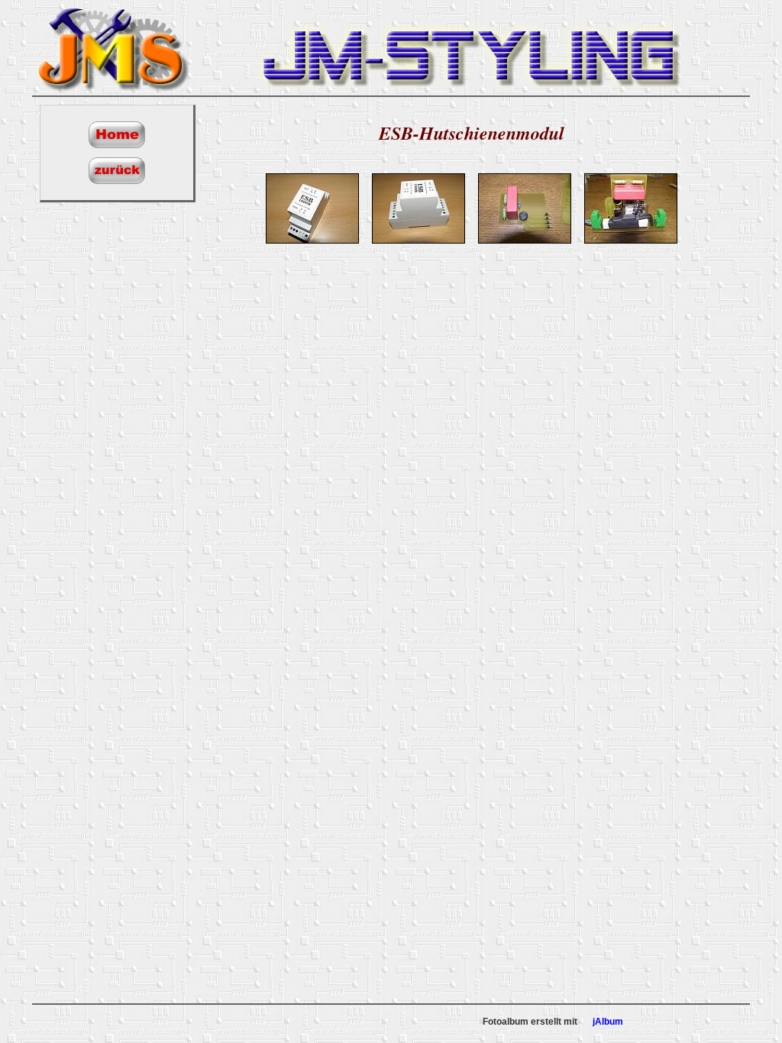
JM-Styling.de (112, 47)
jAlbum (608, 1021)
